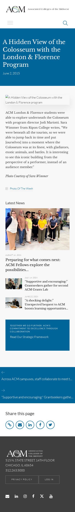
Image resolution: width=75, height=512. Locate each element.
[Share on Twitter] (50, 425)
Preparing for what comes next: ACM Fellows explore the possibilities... (32, 265)
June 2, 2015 (11, 73)
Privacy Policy (21, 479)
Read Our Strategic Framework (29, 337)
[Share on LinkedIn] (30, 425)
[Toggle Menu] (10, 22)
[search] (65, 23)
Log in (49, 479)
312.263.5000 (15, 470)
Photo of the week (21, 188)
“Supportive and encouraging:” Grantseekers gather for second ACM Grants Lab (46, 285)
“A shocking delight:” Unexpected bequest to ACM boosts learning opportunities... (46, 304)
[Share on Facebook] (40, 425)
